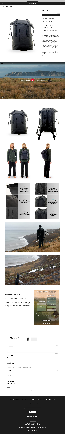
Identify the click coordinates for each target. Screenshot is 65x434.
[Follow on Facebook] (28, 430)
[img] (9, 345)
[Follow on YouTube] (34, 430)
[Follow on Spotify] (36, 430)
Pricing (41, 399)
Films (11, 399)
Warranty (37, 399)
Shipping (30, 399)
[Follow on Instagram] (32, 430)
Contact (53, 399)
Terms (23, 399)
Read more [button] (8, 387)
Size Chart (15, 399)
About (44, 399)
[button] (44, 55)
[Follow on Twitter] (30, 430)
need (33, 421)
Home (3, 6)
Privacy (26, 399)
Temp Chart (19, 399)
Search (47, 399)
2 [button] (31, 390)
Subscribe (32, 411)
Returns (33, 399)
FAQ (50, 399)
